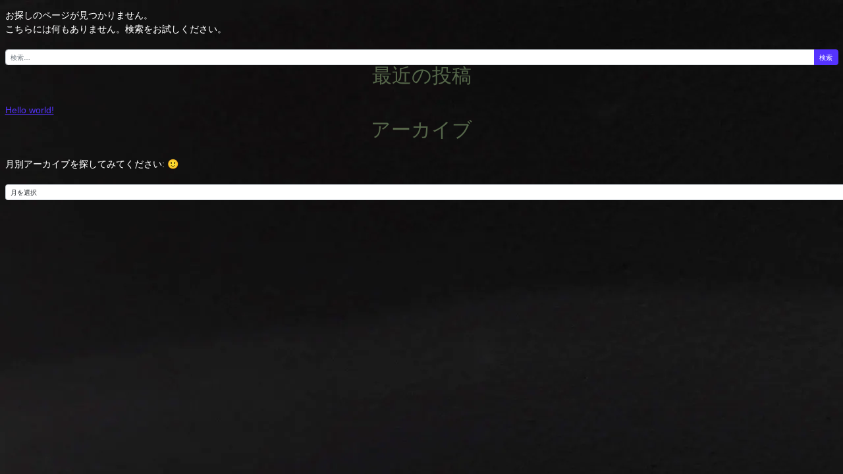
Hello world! (29, 110)
